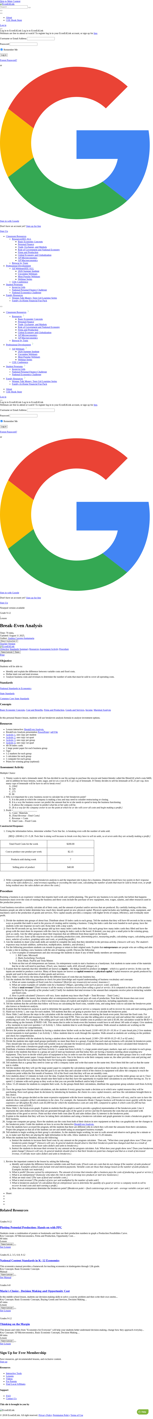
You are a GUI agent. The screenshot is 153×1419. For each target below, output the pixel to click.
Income (88, 710)
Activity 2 (10, 737)
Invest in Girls (18, 287)
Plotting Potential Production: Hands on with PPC (31, 1227)
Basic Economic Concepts (30, 241)
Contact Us (11, 1398)
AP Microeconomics (27, 257)
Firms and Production (28, 252)
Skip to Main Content (10, 1)
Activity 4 (10, 743)
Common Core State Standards (14, 698)
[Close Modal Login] (1, 28)
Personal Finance (26, 244)
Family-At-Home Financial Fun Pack (29, 300)
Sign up (3, 1361)
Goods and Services (74, 710)
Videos (9, 1378)
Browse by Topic (20, 263)
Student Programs (14, 284)
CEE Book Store (14, 20)
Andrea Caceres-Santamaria (21, 638)
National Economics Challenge (26, 292)
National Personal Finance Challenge (29, 290)
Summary (24, 649)
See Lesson (5, 1247)
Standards (14, 649)
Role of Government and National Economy (39, 249)
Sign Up (4, 231)
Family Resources (14, 295)
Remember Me (10, 49)
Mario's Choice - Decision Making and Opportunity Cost (35, 1291)
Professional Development (18, 265)
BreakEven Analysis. (34, 729)
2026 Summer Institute (28, 271)
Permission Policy (61, 1415)
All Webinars (23, 268)
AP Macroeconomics (28, 260)
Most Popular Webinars (29, 276)
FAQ (8, 1396)
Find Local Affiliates (15, 1384)
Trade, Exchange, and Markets (32, 247)
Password (4, 44)
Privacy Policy (45, 1415)
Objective (4, 649)
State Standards (7, 693)
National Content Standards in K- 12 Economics (29, 1260)
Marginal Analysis (102, 710)
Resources (21, 239)
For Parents (11, 1381)
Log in (3, 25)
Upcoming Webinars (27, 274)
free (95, 33)
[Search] (29, 7)
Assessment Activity (49, 649)
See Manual (5, 1277)
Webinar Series (25, 279)
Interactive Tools (14, 1373)
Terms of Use (76, 1415)
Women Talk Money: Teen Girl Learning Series (34, 298)
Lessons (10, 1376)
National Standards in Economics (15, 688)
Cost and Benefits (34, 710)
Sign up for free (33, 226)
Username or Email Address (13, 38)
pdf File (54, 732)
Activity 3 (10, 740)
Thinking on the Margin (15, 1324)
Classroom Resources (16, 236)
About (9, 17)
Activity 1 (10, 734)
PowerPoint (43, 732)
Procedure (64, 649)
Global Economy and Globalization (34, 255)
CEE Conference (20, 282)
